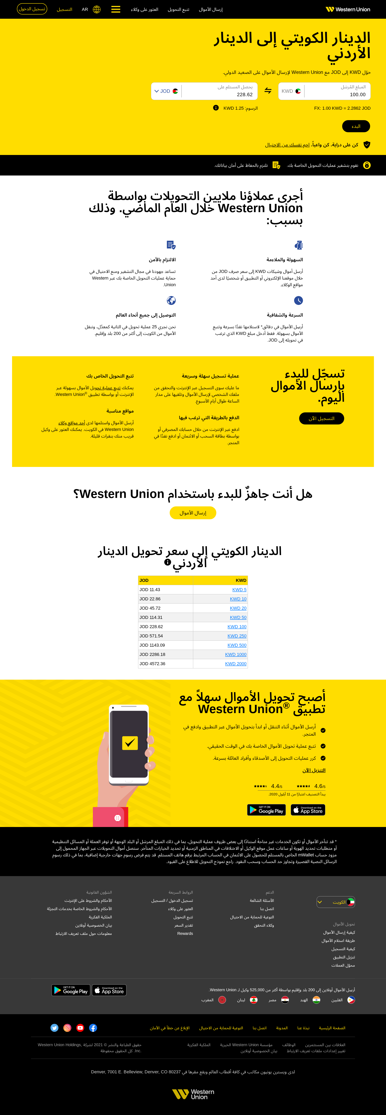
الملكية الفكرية (100, 917)
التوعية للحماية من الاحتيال (252, 917)
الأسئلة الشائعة (262, 900)
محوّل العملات (343, 965)
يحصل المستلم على (235, 86)
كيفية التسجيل (343, 949)
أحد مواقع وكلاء (72, 422)
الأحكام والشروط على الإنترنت (88, 900)
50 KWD (238, 617)
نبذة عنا (303, 1028)
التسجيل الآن (322, 418)
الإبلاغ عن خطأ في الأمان (170, 1028)
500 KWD (237, 645)
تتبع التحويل (183, 917)
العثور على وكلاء (180, 908)
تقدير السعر (184, 925)
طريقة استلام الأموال (338, 940)
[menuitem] (345, 9)
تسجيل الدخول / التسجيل (172, 900)
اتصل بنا (267, 908)
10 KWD (238, 598)
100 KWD (237, 626)
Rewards (185, 933)
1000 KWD (235, 654)
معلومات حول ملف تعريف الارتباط (83, 933)
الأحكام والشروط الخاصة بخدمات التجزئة (79, 908)
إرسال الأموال (193, 512)
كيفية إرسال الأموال (339, 932)
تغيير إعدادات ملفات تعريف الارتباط (316, 1051)
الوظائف (289, 1045)
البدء (356, 126)
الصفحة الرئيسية (332, 1028)
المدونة (282, 1028)
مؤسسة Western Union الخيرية (246, 1045)
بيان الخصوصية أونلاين (93, 925)
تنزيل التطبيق (344, 957)
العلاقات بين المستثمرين (325, 1045)
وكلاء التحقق (264, 925)
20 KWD (238, 608)
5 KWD (239, 589)
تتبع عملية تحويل (105, 387)
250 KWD (237, 635)
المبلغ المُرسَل (353, 86)
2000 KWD (235, 663)
